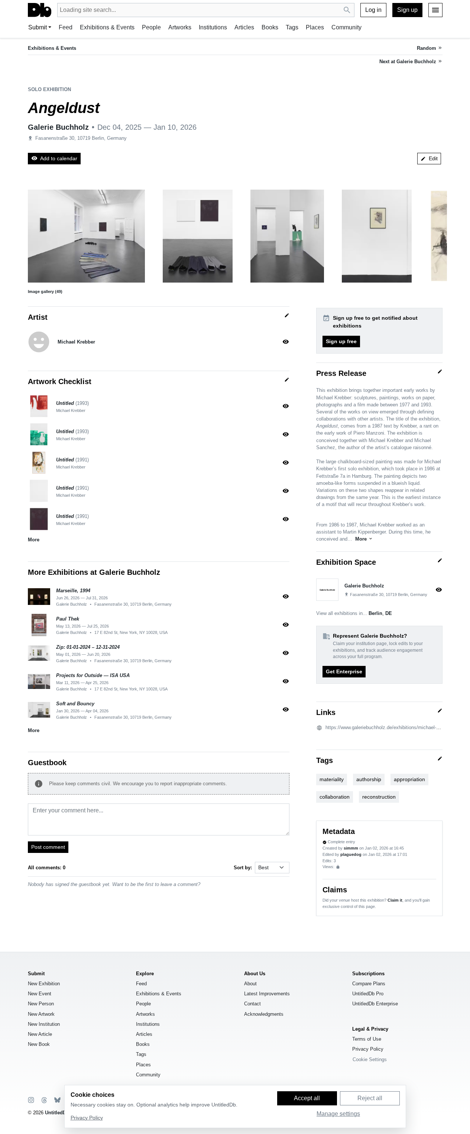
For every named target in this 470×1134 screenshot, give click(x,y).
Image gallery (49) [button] (45, 291)
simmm (351, 848)
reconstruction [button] (379, 797)
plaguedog (351, 854)
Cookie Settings (370, 1059)
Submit (37, 27)
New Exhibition (44, 983)
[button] (86, 236)
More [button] (33, 539)
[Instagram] (31, 1099)
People (151, 27)
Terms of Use (366, 1039)
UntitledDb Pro (367, 993)
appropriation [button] (409, 779)
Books (270, 27)
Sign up (407, 10)
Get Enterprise (344, 671)
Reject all (369, 1098)
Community (346, 27)
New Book (39, 1044)
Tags (292, 27)
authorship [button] (368, 779)
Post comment (48, 847)
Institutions (213, 27)
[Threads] (43, 1099)
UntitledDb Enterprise (375, 1003)
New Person (41, 1003)
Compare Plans (368, 983)
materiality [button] (332, 779)
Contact (252, 1003)
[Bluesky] (57, 1099)
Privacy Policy (367, 1049)
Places (315, 27)
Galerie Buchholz (58, 127)
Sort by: (243, 867)
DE (388, 613)
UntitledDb (57, 1112)
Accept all (307, 1098)
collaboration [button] (335, 797)
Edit (429, 158)
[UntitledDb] (39, 10)
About (250, 983)
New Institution (44, 1024)
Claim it (395, 900)
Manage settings (338, 1114)
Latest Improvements (267, 993)
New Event (39, 993)
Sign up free (341, 341)
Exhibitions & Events (107, 27)
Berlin (375, 613)
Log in (373, 10)
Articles (244, 27)
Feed (65, 27)
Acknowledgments (263, 1014)
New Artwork (41, 1014)
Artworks (179, 27)
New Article (40, 1034)
